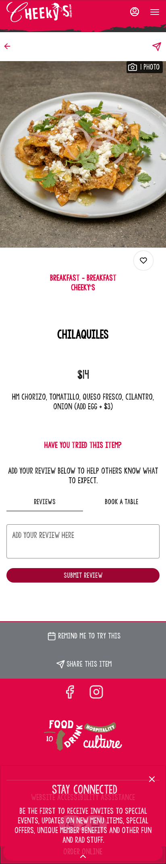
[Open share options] (156, 47)
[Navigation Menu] (155, 12)
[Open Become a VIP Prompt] (83, 856)
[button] (9, 46)
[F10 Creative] (83, 736)
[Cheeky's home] (42, 12)
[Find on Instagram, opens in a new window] (96, 693)
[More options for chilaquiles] (143, 260)
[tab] (44, 501)
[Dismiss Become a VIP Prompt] (152, 779)
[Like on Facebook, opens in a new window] (69, 693)
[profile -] (134, 11)
